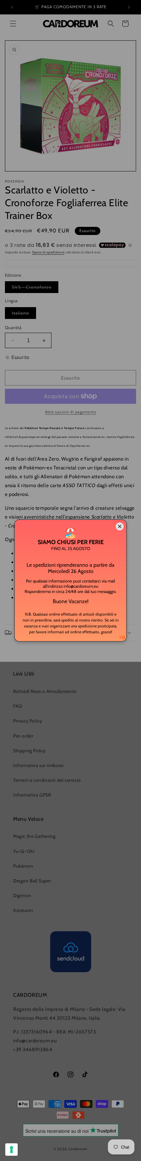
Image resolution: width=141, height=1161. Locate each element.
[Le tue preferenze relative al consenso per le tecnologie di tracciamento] (11, 1149)
